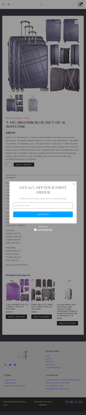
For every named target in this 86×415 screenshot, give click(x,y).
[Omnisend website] (43, 228)
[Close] (74, 184)
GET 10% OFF (43, 214)
